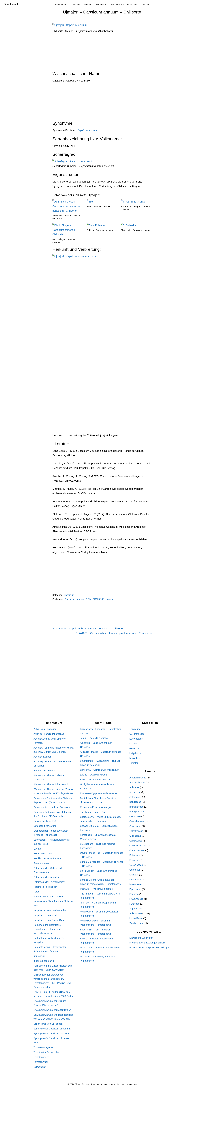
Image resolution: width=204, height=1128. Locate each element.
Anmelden (132, 1084)
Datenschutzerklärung (45, 826)
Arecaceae (135, 792)
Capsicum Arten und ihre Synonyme (52, 807)
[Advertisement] (102, 53)
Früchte (133, 743)
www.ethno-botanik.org (114, 1084)
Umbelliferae (135, 918)
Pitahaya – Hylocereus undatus (96, 889)
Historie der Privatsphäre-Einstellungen (149, 947)
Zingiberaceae (136, 923)
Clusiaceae (135, 836)
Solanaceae (135, 913)
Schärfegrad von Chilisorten (48, 1023)
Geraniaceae (136, 865)
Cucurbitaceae (136, 734)
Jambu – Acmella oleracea (94, 738)
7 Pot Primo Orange (130, 206)
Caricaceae (135, 826)
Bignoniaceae (136, 806)
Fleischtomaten (41, 863)
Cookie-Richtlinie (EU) (45, 821)
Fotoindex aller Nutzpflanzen (48, 877)
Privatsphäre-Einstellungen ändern (147, 942)
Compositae (135, 840)
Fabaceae (134, 855)
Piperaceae (135, 889)
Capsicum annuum (104, 230)
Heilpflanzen (135, 753)
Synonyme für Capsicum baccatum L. (53, 1033)
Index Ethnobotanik (44, 961)
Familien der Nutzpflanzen (47, 858)
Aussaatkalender (42, 756)
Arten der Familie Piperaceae (49, 734)
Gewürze (134, 748)
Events (37, 848)
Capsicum (69, 595)
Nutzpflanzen (136, 758)
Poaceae (134, 894)
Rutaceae (134, 903)
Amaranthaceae (137, 777)
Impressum (39, 956)
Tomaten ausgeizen (44, 1047)
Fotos (36, 891)
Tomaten (133, 763)
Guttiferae (134, 869)
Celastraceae (136, 831)
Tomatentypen (41, 1062)
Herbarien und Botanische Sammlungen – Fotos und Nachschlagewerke (47, 929)
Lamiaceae (135, 879)
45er (89, 206)
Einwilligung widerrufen (141, 937)
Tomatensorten (41, 1057)
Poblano (90, 230)
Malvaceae (135, 884)
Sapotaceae (135, 908)
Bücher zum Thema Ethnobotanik (51, 784)
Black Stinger (58, 239)
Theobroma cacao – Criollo (94, 812)
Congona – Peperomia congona (96, 807)
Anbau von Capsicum (45, 729)
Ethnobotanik (11, 4)
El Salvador (126, 230)
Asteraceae (135, 797)
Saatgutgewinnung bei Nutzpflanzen (52, 1010)
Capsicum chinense (101, 206)
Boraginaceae (136, 811)
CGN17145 (98, 599)
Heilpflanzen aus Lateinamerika (50, 910)
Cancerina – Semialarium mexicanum (99, 770)
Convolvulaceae (137, 845)
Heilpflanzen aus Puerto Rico (49, 920)
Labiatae (133, 874)
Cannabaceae (136, 821)
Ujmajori (110, 599)
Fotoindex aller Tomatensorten (49, 882)
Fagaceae (134, 860)
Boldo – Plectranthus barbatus (96, 779)
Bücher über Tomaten (45, 770)
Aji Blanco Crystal (60, 215)
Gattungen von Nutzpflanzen (49, 896)
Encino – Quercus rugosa (93, 774)
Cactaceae (135, 816)
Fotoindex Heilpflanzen (45, 887)
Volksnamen (40, 1066)
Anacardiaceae (137, 782)
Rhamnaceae (136, 899)
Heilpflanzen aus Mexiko (46, 915)
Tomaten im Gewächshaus (47, 1052)
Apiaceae (134, 787)
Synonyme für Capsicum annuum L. (52, 1028)
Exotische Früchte (43, 853)
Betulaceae (135, 802)
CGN (88, 599)
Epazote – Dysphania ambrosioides (98, 793)
